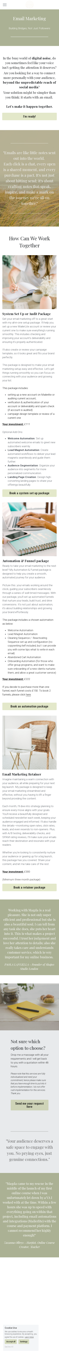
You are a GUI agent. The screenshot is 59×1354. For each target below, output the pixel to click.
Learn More (29, 1337)
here (28, 694)
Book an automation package (29, 706)
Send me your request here (29, 1105)
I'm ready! (29, 116)
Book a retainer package (29, 887)
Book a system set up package (29, 493)
